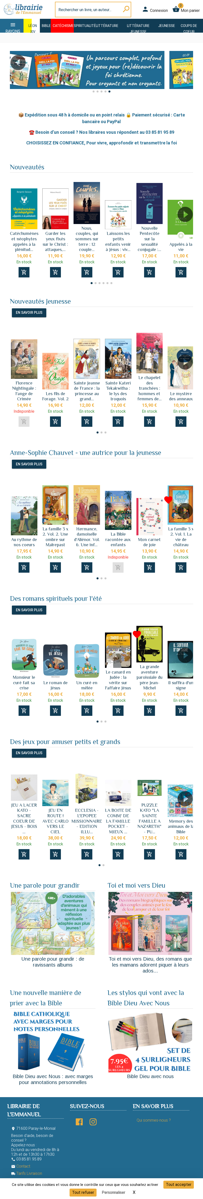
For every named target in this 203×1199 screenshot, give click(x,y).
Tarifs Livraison (26, 1173)
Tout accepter (178, 1184)
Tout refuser (83, 1192)
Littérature (107, 26)
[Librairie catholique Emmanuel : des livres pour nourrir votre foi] (23, 15)
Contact (20, 1166)
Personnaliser (113, 1192)
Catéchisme (63, 26)
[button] (15, 76)
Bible (46, 26)
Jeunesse (166, 26)
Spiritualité (85, 26)
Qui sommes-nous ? (154, 1120)
